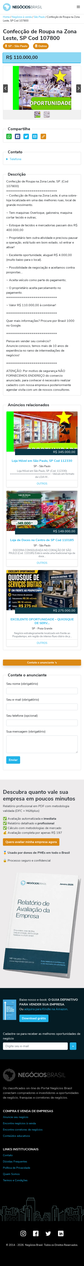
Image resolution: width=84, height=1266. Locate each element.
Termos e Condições (15, 1180)
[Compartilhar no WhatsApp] (9, 136)
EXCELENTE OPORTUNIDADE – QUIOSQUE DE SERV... (42, 621)
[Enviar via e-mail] (35, 136)
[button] (5, 88)
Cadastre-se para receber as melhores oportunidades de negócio (41, 1036)
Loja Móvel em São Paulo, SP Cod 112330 (42, 461)
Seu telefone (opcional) (22, 716)
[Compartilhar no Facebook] (17, 136)
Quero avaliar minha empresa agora (31, 842)
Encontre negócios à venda (19, 1123)
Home (6, 17)
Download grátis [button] (34, 1018)
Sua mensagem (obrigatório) (26, 731)
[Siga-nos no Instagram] (23, 1233)
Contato (8, 1155)
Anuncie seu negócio (15, 1117)
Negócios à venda (22, 17)
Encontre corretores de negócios (23, 1130)
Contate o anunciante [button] (42, 662)
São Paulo (39, 17)
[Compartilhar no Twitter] (26, 136)
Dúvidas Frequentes (15, 1161)
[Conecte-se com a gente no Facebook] (35, 1233)
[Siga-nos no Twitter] (48, 1233)
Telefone (15, 159)
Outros (42, 484)
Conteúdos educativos (16, 1136)
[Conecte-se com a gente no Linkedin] (60, 1233)
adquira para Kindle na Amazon (45, 1009)
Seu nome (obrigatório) (22, 684)
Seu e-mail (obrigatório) (22, 700)
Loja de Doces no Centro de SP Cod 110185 (42, 540)
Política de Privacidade (16, 1168)
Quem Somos (11, 1174)
